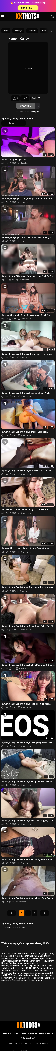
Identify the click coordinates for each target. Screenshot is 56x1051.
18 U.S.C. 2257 (28, 1038)
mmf (6, 31)
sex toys (18, 31)
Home (6, 1033)
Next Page (44, 913)
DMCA (50, 1033)
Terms (42, 1033)
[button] (49, 31)
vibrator (32, 31)
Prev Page (11, 913)
